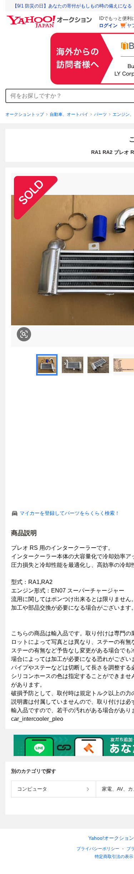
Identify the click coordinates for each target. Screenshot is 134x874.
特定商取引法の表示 (114, 856)
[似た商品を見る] (24, 334)
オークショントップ (24, 114)
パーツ (100, 114)
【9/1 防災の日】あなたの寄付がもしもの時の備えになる (72, 6)
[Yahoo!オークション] (50, 17)
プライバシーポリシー (97, 848)
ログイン (108, 25)
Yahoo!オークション (111, 838)
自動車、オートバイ (69, 114)
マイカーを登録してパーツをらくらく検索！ (70, 513)
